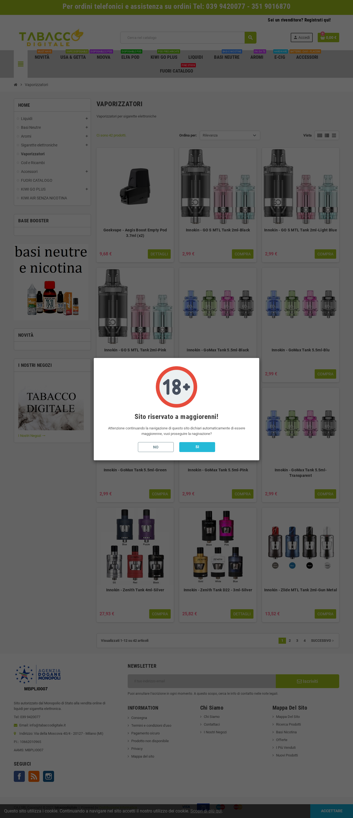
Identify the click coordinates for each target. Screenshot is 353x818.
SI (197, 447)
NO (156, 447)
